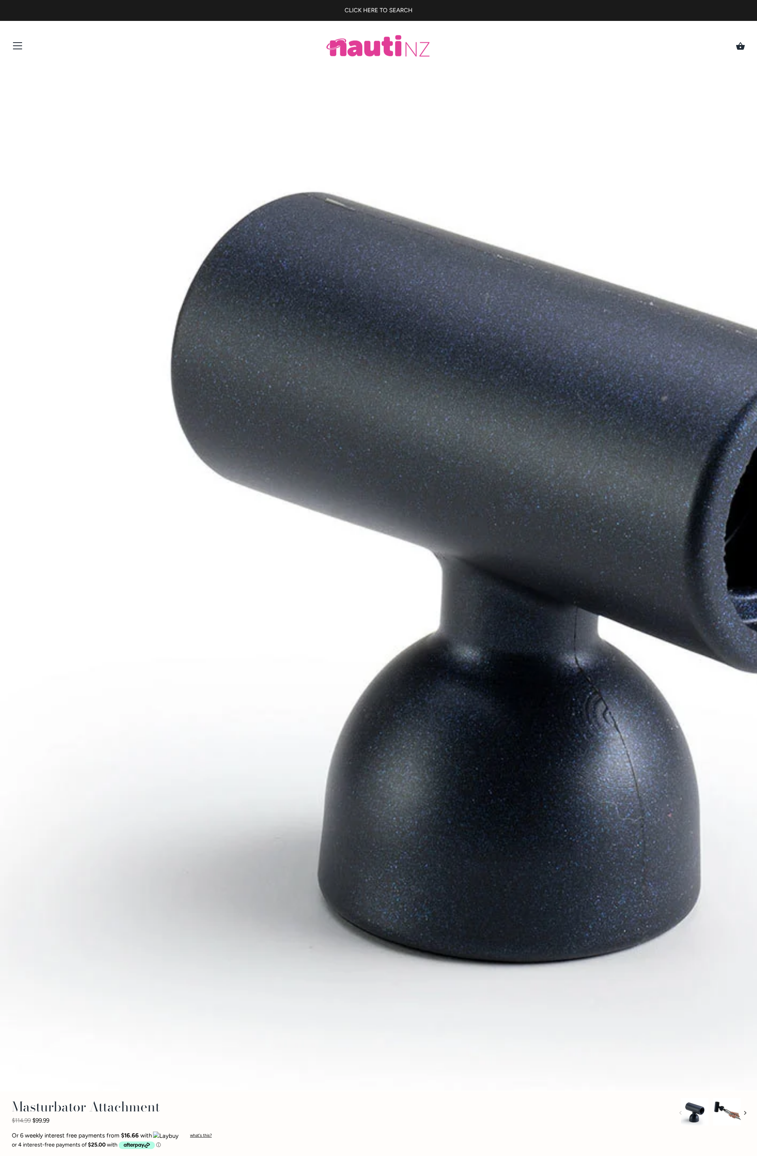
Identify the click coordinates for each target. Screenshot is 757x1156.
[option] (695, 1113)
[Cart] (740, 46)
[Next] (745, 1113)
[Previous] (680, 1113)
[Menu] (18, 47)
